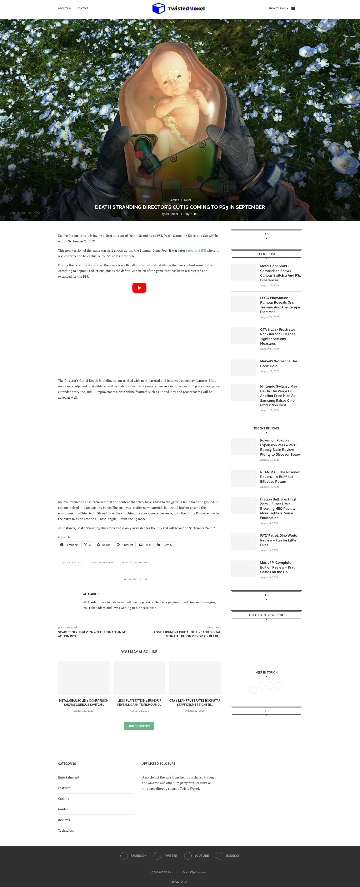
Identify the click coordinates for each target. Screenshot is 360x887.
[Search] (300, 8)
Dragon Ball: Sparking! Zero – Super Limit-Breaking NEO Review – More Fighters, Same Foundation (279, 508)
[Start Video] (139, 328)
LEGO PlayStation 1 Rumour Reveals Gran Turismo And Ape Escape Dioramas (280, 305)
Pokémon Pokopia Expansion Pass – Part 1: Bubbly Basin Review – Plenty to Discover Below (280, 447)
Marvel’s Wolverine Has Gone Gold (279, 363)
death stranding (71, 562)
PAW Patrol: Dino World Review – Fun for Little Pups (278, 540)
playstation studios (134, 562)
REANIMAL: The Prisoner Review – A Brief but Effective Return (280, 477)
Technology (66, 830)
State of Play (93, 265)
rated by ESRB (196, 250)
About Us (64, 8)
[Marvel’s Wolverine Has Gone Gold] (243, 367)
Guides (63, 809)
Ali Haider (171, 214)
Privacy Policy (278, 8)
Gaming (63, 798)
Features (64, 788)
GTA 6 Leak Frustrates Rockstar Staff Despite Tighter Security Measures (278, 337)
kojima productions (102, 562)
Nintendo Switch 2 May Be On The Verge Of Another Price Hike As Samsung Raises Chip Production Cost (278, 395)
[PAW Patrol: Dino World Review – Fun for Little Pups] (243, 541)
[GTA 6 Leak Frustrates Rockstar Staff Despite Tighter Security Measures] (195, 678)
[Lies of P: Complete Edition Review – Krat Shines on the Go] (243, 568)
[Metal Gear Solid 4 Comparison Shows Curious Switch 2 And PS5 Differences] (84, 678)
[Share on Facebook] (151, 579)
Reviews (64, 820)
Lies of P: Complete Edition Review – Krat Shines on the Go (277, 567)
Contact (82, 8)
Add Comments (139, 726)
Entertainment (68, 777)
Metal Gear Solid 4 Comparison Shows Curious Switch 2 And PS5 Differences (280, 273)
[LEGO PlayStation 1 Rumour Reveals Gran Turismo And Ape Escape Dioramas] (139, 678)
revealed (144, 265)
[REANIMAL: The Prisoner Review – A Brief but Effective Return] (243, 478)
